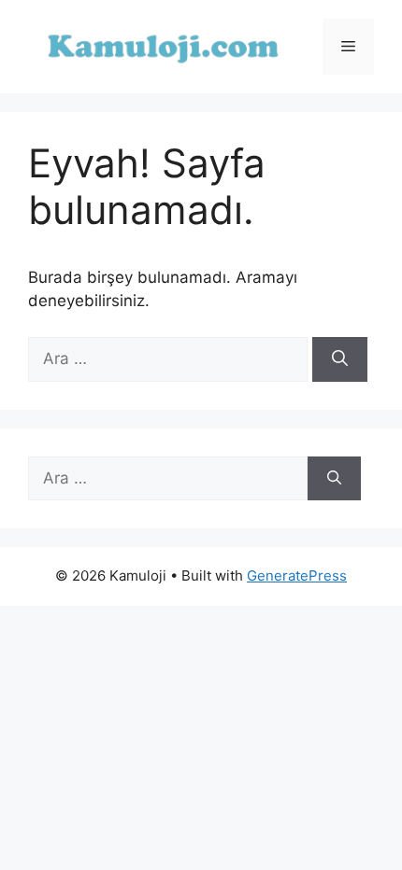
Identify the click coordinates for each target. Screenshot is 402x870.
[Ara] (339, 359)
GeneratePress (297, 575)
